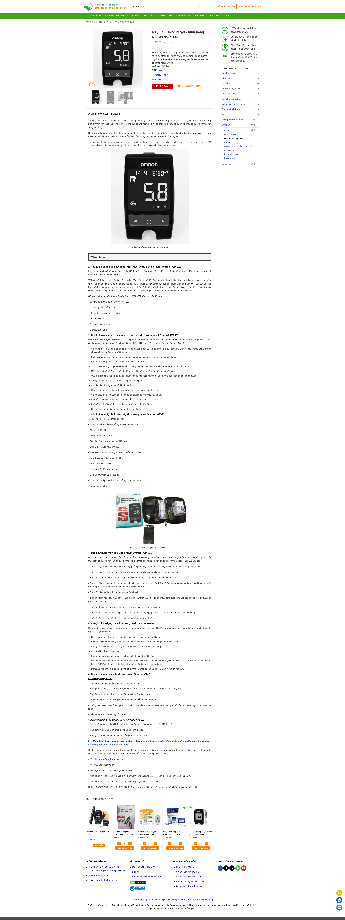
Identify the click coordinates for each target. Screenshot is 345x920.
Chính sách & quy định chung (190, 886)
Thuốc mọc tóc (139, 899)
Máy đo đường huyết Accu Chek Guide (98, 833)
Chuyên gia (201, 16)
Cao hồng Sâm (229, 73)
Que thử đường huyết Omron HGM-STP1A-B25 (123, 833)
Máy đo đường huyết (124, 22)
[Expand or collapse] (208, 257)
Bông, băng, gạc (231, 154)
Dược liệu (166, 16)
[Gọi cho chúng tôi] (238, 868)
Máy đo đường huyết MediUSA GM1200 (147, 833)
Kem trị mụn (170, 899)
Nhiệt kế (227, 142)
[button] (226, 6)
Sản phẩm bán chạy (231, 99)
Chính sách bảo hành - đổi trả (190, 877)
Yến (224, 114)
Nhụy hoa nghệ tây (231, 88)
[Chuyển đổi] (257, 119)
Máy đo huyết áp (231, 135)
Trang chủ (89, 22)
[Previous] (92, 58)
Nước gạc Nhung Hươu (233, 104)
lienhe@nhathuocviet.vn (106, 880)
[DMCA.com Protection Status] (137, 882)
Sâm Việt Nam (229, 94)
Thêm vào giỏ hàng (189, 86)
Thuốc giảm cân (155, 899)
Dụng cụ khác (230, 158)
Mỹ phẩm (135, 16)
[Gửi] (199, 6)
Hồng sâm (227, 78)
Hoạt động (214, 16)
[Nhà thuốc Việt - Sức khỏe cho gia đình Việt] (105, 7)
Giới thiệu (95, 16)
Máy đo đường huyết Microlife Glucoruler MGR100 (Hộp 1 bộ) (172, 833)
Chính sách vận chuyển (187, 872)
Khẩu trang (229, 150)
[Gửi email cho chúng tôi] (232, 868)
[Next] (143, 58)
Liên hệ (228, 16)
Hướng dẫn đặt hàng (186, 867)
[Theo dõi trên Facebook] (220, 868)
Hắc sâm (226, 83)
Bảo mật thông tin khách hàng (190, 881)
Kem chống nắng (205, 899)
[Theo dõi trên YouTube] (243, 868)
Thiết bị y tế (150, 16)
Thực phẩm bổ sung (231, 109)
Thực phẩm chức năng (115, 16)
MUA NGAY (162, 86)
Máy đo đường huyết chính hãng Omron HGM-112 (200, 833)
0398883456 (102, 875)
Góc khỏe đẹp (183, 16)
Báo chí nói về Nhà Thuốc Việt (146, 877)
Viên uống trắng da (186, 899)
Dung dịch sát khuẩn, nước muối (238, 146)
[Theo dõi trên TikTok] (226, 868)
